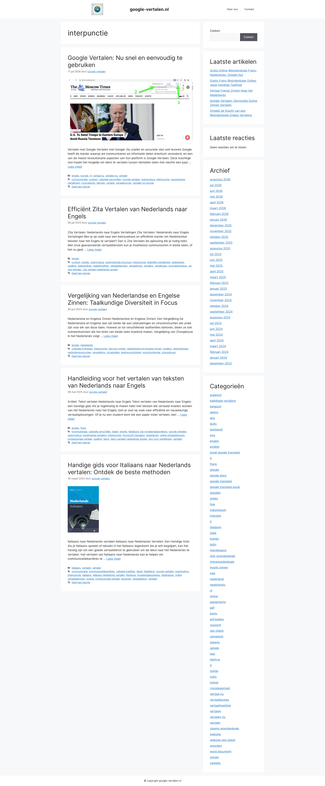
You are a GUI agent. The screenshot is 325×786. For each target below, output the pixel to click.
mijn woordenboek (222, 556)
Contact (249, 9)
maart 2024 (218, 346)
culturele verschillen (110, 179)
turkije (214, 671)
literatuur (131, 575)
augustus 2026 (220, 179)
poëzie (90, 578)
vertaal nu (98, 175)
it (211, 521)
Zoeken (215, 30)
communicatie (80, 179)
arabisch (216, 395)
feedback (149, 571)
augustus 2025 (220, 248)
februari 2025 (219, 283)
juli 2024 (216, 323)
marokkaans (218, 550)
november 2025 (220, 231)
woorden (216, 745)
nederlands (178, 262)
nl (91, 175)
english (215, 446)
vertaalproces (123, 182)
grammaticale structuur (118, 262)
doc (212, 418)
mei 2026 (216, 196)
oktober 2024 (219, 306)
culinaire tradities (125, 571)
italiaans (76, 567)
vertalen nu (111, 175)
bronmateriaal (79, 431)
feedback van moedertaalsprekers (147, 431)
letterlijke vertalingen (158, 262)
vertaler (123, 175)
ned (212, 573)
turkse (214, 682)
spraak (214, 648)
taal (212, 653)
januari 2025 (218, 288)
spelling (72, 265)
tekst (106, 438)
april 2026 (217, 202)
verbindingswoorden (79, 352)
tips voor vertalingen (160, 438)
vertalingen (161, 265)
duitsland (216, 429)
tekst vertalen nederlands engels (129, 438)
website (215, 734)
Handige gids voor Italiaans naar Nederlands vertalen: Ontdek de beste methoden (129, 468)
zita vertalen (74, 269)
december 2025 (221, 225)
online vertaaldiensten (172, 435)
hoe (212, 504)
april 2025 (216, 271)
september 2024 (221, 311)
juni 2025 (216, 260)
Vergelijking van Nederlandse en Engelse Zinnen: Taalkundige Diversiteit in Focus (124, 299)
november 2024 (221, 300)
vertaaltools (135, 265)
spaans (215, 642)
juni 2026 (216, 191)
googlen (215, 492)
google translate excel (225, 487)
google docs (218, 475)
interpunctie (162, 179)
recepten (126, 578)
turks (213, 676)
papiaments (218, 602)
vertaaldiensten (118, 265)
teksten (100, 182)
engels (75, 175)
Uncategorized (220, 688)
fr (211, 458)
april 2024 (217, 340)
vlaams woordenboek (224, 728)
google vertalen (131, 179)
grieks (214, 498)
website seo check (222, 740)
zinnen (214, 757)
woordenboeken (177, 265)
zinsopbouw (169, 352)
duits (213, 423)
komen (214, 538)
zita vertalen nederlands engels (100, 269)
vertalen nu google (143, 182)
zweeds (215, 763)
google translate (221, 481)
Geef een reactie (81, 186)
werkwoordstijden (131, 352)
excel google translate (225, 452)
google (84, 175)
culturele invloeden (82, 348)
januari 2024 (218, 357)
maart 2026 (218, 208)
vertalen (177, 438)
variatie (110, 182)
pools (213, 613)
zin (190, 265)
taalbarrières (85, 265)
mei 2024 (216, 334)
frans (83, 427)
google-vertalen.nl (149, 9)
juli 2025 (215, 254)
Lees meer (75, 166)
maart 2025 (218, 277)
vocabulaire (113, 352)
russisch (215, 625)
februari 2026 (219, 214)
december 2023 (221, 363)
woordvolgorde (151, 352)
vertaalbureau (219, 699)
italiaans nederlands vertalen (109, 575)
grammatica (148, 179)
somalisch (216, 636)
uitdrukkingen (180, 348)
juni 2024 (216, 329)
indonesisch (218, 510)
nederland (217, 579)
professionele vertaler (80, 438)
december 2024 (221, 294)
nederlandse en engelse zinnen (144, 348)
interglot (215, 515)
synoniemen (88, 182)
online (214, 596)
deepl (115, 431)
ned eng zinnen (117, 348)
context (93, 179)
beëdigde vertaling (223, 400)
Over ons (232, 9)
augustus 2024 (220, 317)
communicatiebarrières (102, 571)
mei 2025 (216, 265)
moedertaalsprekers (148, 575)
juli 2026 (216, 185)
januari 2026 (218, 219)
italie (213, 533)
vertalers (148, 265)
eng (212, 435)
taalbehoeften (101, 265)
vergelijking (98, 352)
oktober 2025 (219, 237)
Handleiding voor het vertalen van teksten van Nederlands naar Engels (126, 382)
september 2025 (221, 242)
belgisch (215, 406)
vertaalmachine (220, 705)
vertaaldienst (139, 578)
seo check (217, 630)
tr (211, 665)
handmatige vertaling (94, 435)
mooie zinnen (219, 567)
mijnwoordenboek (222, 561)
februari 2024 (219, 352)
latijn (213, 544)
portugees (217, 619)
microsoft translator (133, 435)
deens (214, 412)
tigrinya (215, 659)
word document (220, 751)
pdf (212, 607)
